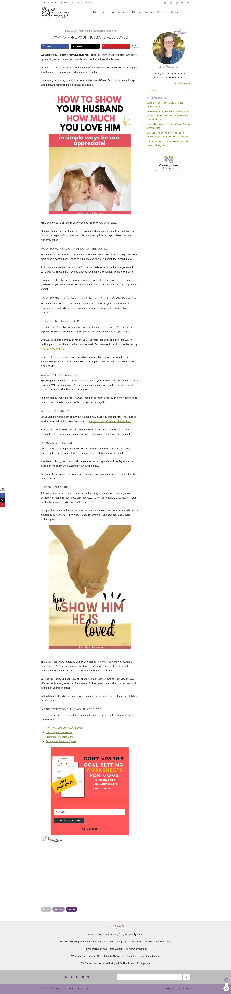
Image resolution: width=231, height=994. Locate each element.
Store (87, 3)
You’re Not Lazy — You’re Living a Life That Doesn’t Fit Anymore (115, 963)
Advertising (55, 989)
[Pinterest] (171, 3)
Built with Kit (90, 829)
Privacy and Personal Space (61, 741)
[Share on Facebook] (2, 495)
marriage (58, 909)
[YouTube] (182, 3)
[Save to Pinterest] (2, 505)
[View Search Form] (188, 12)
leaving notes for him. (52, 348)
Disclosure (68, 989)
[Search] (186, 977)
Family (46, 909)
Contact (80, 989)
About (45, 989)
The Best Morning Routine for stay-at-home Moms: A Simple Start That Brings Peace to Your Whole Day (167, 115)
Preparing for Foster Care (59, 737)
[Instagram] (177, 3)
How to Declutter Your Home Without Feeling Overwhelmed (115, 948)
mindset (71, 909)
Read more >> (182, 83)
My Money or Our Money (59, 732)
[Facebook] (165, 3)
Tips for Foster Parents (52, 3)
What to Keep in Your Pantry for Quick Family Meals (115, 934)
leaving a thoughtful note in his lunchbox (110, 421)
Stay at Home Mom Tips (73, 3)
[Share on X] (2, 500)
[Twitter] (188, 3)
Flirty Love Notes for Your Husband (64, 728)
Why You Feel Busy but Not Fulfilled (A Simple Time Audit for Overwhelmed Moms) (115, 956)
